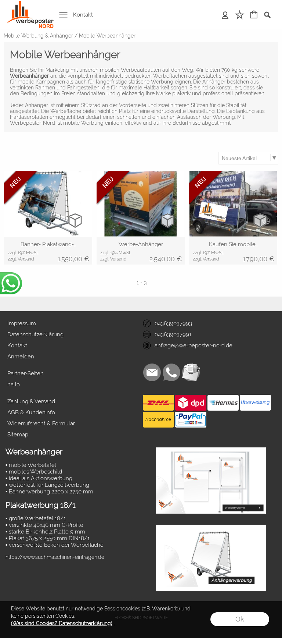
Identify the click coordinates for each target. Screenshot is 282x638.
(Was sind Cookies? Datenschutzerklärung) (61, 623)
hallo (13, 384)
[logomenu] (30, 6)
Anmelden (225, 14)
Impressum (21, 323)
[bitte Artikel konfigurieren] (75, 220)
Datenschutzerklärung (35, 334)
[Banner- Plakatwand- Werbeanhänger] (48, 251)
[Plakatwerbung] (211, 450)
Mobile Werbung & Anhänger (38, 36)
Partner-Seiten (25, 373)
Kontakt (83, 14)
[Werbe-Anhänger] (141, 251)
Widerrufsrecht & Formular (41, 423)
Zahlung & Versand (31, 401)
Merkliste (239, 14)
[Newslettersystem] (191, 372)
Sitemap (17, 434)
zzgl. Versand (21, 259)
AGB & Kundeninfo (31, 412)
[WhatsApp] (171, 372)
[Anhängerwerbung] (211, 528)
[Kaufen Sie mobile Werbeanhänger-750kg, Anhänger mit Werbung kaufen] (233, 251)
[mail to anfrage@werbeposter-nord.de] (152, 372)
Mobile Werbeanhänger (107, 36)
